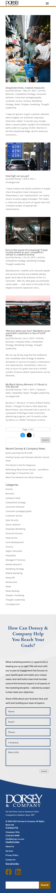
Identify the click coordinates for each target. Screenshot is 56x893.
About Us (10, 846)
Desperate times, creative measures (25, 87)
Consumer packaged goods (28, 97)
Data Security (12, 520)
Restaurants (11, 582)
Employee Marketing (15, 529)
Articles (42, 90)
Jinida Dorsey (14, 90)
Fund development (15, 542)
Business (10, 94)
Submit (44, 771)
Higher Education (14, 551)
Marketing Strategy (36, 260)
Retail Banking (12, 591)
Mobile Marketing (14, 573)
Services (9, 851)
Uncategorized (13, 182)
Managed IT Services (15, 560)
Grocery (27, 101)
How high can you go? (17, 176)
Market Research (14, 564)
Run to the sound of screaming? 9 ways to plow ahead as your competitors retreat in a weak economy (27, 252)
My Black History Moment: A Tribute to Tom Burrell (26, 385)
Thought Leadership (15, 264)
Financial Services (14, 533)
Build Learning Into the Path (19, 453)
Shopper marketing (30, 104)
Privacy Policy (12, 855)
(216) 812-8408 (12, 835)
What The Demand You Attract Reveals (24, 477)
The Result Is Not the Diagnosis (21, 465)
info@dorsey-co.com (15, 839)
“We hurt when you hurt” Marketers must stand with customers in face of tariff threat (28, 333)
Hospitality (17, 392)
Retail (17, 104)
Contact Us (10, 859)
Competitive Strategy (25, 94)
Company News (22, 341)
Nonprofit (10, 577)
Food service (12, 537)
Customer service (14, 101)
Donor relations (13, 524)
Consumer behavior (15, 506)
